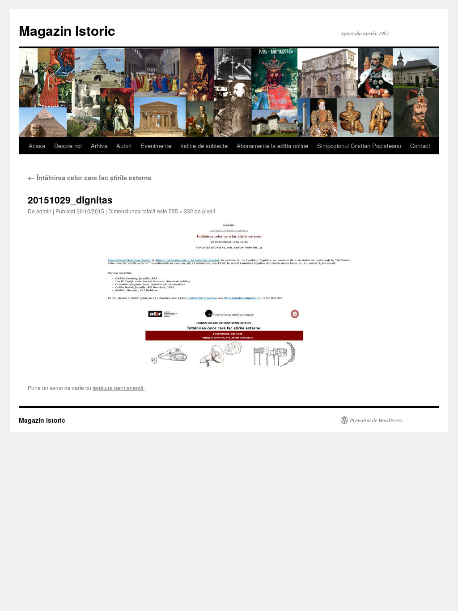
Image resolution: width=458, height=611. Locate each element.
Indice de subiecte (204, 145)
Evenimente (155, 145)
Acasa (37, 145)
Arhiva (99, 145)
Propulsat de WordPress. (376, 420)
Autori (123, 145)
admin (43, 211)
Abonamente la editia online (272, 145)
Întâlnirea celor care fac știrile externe (90, 177)
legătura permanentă (118, 387)
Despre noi (68, 145)
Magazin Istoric (67, 30)
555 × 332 (181, 211)
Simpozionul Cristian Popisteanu (359, 145)
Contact (420, 145)
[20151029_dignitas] (229, 296)
